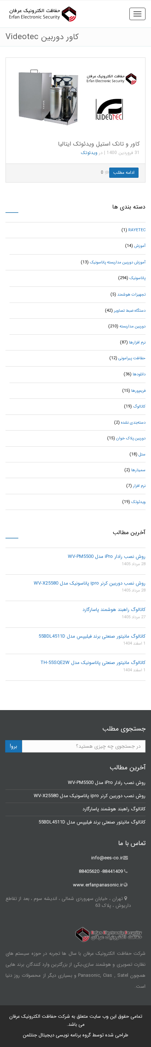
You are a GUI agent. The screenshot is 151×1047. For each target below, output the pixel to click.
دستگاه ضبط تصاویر (130, 311)
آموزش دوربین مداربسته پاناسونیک (118, 262)
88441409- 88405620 (101, 871)
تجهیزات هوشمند (131, 295)
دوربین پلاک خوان (131, 438)
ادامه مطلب (124, 172)
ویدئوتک (89, 152)
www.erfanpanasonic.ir (98, 885)
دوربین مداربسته (132, 326)
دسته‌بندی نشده (133, 423)
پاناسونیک (137, 278)
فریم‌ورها (138, 391)
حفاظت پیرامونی (132, 358)
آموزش (140, 246)
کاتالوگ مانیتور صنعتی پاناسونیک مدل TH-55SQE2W (93, 663)
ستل (142, 454)
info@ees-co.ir (107, 858)
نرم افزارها (137, 342)
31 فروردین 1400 (123, 152)
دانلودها (139, 374)
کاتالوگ (139, 407)
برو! (13, 746)
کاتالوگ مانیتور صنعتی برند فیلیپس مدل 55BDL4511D (92, 636)
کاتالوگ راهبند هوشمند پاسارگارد (114, 609)
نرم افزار (139, 486)
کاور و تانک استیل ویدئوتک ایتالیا (99, 144)
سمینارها (138, 470)
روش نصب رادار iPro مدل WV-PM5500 (107, 556)
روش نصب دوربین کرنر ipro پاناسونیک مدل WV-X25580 (90, 583)
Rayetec (137, 230)
